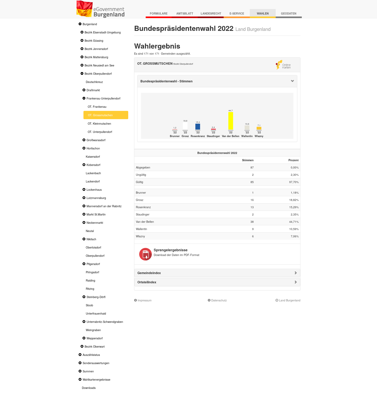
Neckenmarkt (95, 223)
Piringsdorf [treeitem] (92, 272)
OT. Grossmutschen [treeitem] (100, 115)
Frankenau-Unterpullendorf (103, 98)
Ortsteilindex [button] (146, 282)
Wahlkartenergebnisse (96, 379)
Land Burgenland (289, 300)
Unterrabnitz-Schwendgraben (105, 322)
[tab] (217, 81)
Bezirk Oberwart (95, 346)
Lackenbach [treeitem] (93, 173)
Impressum (144, 300)
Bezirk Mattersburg (96, 57)
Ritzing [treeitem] (90, 289)
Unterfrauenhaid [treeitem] (96, 313)
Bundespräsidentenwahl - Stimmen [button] (166, 81)
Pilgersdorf (93, 264)
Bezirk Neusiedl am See (99, 65)
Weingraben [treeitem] (93, 330)
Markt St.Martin (96, 214)
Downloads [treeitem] (89, 388)
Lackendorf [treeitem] (93, 181)
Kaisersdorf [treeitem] (93, 156)
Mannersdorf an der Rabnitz (104, 206)
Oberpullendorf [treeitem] (95, 256)
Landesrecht (211, 13)
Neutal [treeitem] (90, 231)
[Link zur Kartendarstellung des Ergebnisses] (283, 64)
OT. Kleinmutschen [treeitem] (99, 123)
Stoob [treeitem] (89, 305)
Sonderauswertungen (96, 363)
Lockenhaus (94, 189)
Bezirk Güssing (94, 40)
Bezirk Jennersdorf (96, 49)
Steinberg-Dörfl (96, 297)
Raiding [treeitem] (90, 280)
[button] (79, 24)
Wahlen (263, 13)
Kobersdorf (93, 165)
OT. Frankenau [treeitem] (97, 107)
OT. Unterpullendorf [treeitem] (100, 132)
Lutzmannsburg (96, 198)
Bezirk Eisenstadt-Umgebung (103, 32)
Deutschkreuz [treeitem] (94, 82)
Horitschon (93, 148)
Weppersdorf (95, 338)
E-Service (237, 13)
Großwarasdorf (96, 140)
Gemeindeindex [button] (149, 273)
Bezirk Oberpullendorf (98, 73)
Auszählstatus (91, 355)
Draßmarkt (93, 90)
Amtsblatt (184, 13)
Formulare (158, 13)
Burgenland (90, 24)
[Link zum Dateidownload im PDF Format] (145, 254)
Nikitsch (91, 239)
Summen (88, 371)
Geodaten (288, 13)
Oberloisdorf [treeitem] (93, 247)
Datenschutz (218, 300)
